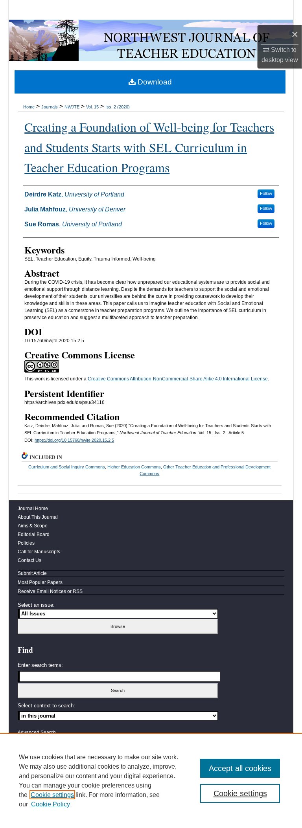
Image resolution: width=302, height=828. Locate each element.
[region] (151, 780)
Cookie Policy (50, 804)
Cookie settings (52, 794)
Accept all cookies (240, 768)
